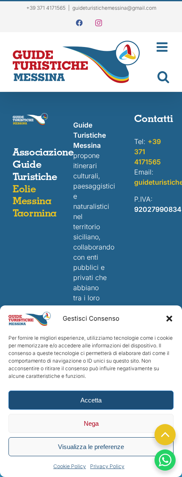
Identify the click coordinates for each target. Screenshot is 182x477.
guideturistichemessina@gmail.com (114, 8)
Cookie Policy (69, 466)
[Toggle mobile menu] (158, 47)
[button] (169, 318)
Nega (91, 423)
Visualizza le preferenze (91, 446)
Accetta (91, 400)
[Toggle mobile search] (158, 76)
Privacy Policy (107, 466)
